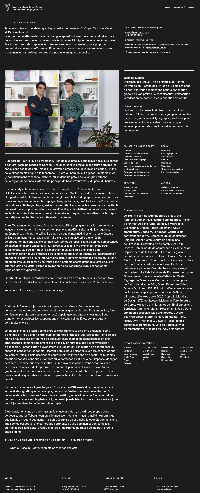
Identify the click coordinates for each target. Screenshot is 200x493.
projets (168, 7)
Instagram (66, 478)
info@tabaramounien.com (137, 32)
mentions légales (164, 489)
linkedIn (138, 40)
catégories (179, 7)
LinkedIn (8, 478)
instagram (129, 40)
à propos (191, 7)
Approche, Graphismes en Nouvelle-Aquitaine (167, 44)
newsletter (148, 40)
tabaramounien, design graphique (27, 8)
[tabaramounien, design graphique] (7, 7)
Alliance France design (156, 47)
